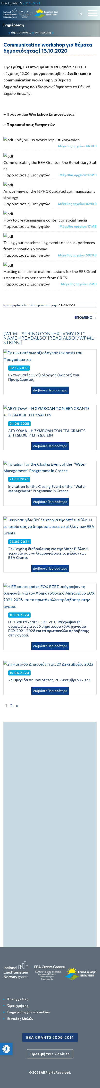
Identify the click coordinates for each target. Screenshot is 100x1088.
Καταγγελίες (17, 999)
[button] (6, 1049)
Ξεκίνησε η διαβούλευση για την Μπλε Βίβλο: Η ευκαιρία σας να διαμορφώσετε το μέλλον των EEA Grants (48, 553)
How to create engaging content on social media (45, 220)
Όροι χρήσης (17, 1005)
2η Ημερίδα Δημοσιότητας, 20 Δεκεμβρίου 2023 (49, 680)
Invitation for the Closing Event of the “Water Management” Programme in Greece (47, 488)
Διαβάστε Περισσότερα (50, 390)
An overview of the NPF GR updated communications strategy (49, 194)
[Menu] (93, 13)
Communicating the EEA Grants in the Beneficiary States (49, 165)
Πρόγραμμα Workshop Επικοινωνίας (46, 139)
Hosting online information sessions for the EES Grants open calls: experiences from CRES (49, 274)
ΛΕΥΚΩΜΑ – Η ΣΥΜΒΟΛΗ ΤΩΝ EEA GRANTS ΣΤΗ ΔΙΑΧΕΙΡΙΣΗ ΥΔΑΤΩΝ (46, 433)
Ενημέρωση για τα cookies (28, 1012)
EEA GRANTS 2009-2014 (50, 1037)
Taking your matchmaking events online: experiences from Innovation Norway (49, 245)
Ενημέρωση (13, 25)
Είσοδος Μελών (20, 1019)
